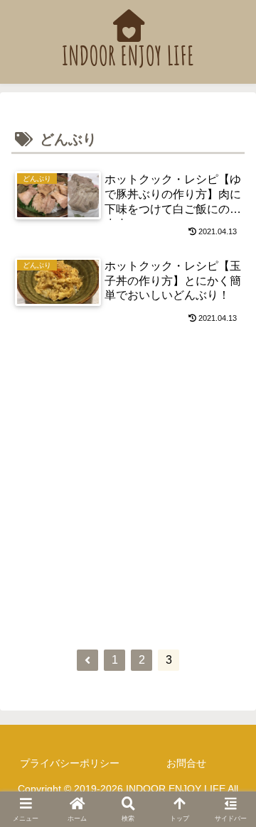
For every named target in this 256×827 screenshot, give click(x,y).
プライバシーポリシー (69, 763)
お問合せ (186, 763)
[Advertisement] (128, 489)
